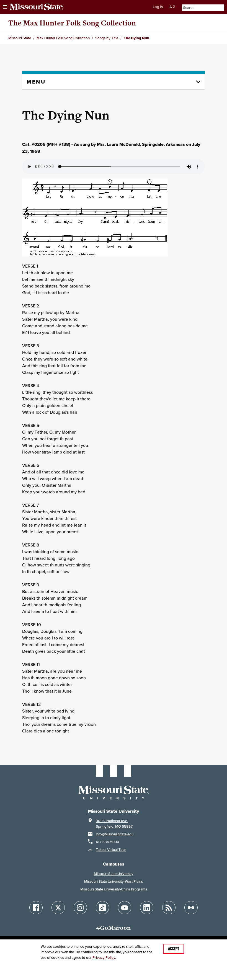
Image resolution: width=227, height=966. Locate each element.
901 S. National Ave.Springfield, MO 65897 (114, 823)
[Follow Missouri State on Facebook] (36, 907)
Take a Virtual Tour (111, 849)
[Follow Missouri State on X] (58, 907)
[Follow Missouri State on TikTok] (102, 907)
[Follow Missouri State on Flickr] (191, 907)
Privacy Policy (103, 957)
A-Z (172, 6)
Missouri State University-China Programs (113, 889)
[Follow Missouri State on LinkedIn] (146, 907)
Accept (173, 948)
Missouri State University (113, 873)
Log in (158, 6)
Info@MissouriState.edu (114, 834)
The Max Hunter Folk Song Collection (72, 23)
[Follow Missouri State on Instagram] (80, 907)
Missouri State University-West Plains (113, 881)
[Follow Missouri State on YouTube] (124, 907)
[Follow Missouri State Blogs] (169, 907)
